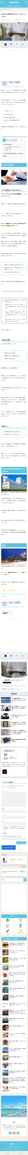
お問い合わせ (17, 6)
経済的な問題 (8, 148)
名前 (3, 809)
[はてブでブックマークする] (17, 44)
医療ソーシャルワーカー (17, 689)
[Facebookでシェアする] (11, 44)
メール (4, 815)
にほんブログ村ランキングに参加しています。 (13, 86)
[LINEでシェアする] (22, 44)
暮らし (7, 922)
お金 (20, 922)
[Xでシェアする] (5, 44)
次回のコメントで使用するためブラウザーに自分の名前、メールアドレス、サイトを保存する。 (15, 828)
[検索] (25, 879)
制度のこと (8, 150)
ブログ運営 (10, 6)
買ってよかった (20, 933)
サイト (3, 821)
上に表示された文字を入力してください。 (12, 836)
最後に (5, 156)
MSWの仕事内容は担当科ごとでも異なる (13, 153)
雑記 (8, 933)
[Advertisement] (14, 66)
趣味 (20, 927)
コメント (5, 791)
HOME (14, 1144)
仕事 (9, 689)
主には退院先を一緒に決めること (13, 146)
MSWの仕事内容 (7, 144)
